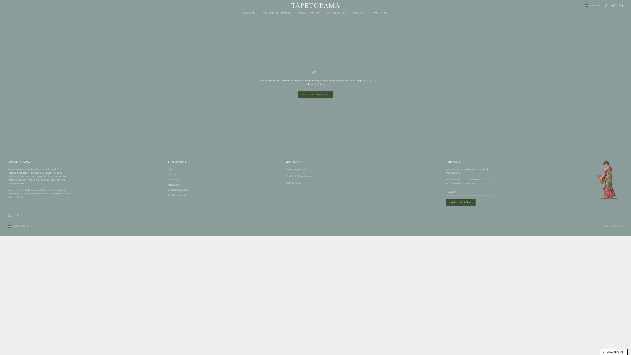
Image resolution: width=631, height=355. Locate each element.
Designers (360, 13)
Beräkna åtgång (177, 195)
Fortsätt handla (315, 94)
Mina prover (615, 352)
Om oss (172, 174)
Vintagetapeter (308, 13)
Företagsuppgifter (178, 190)
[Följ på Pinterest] (18, 215)
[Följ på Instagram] (9, 215)
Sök (170, 169)
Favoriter (380, 13)
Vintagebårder (336, 13)
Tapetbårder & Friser (276, 13)
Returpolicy (174, 184)
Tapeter (249, 13)
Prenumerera (460, 202)
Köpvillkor (173, 179)
